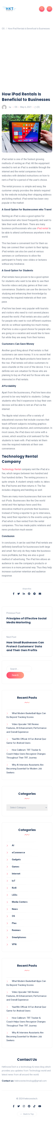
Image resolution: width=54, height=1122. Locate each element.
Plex (14, 923)
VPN (14, 944)
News (15, 909)
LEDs (14, 895)
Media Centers (19, 902)
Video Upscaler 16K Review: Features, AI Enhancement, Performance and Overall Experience (26, 728)
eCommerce (18, 852)
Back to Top (28, 1114)
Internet (16, 873)
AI (13, 845)
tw (10, 107)
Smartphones (19, 937)
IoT (13, 880)
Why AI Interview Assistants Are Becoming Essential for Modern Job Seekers (25, 768)
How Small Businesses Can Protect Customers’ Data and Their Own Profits (25, 646)
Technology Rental (11, 469)
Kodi (14, 887)
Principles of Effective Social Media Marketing (26, 620)
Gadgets (16, 859)
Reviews (16, 930)
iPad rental (42, 228)
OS (16, 107)
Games (15, 866)
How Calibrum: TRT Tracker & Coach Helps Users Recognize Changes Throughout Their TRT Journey (26, 754)
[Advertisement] (27, 62)
